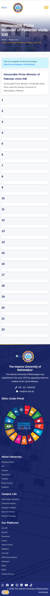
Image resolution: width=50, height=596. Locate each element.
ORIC (4, 570)
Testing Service (8, 574)
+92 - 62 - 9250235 (26, 387)
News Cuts (13, 40)
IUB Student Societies (10, 499)
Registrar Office (8, 462)
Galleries (5, 487)
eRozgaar (5, 561)
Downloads (6, 475)
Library (4, 541)
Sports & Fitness (8, 512)
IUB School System (9, 557)
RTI (3, 466)
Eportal (4, 532)
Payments (6, 536)
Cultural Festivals (9, 503)
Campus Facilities (9, 508)
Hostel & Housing (9, 516)
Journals (5, 553)
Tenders (5, 479)
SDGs (4, 566)
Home (4, 40)
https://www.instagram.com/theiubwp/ (19, 64)
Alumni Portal (7, 545)
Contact (5, 470)
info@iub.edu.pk (26, 391)
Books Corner (7, 483)
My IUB (4, 528)
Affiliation (5, 549)
